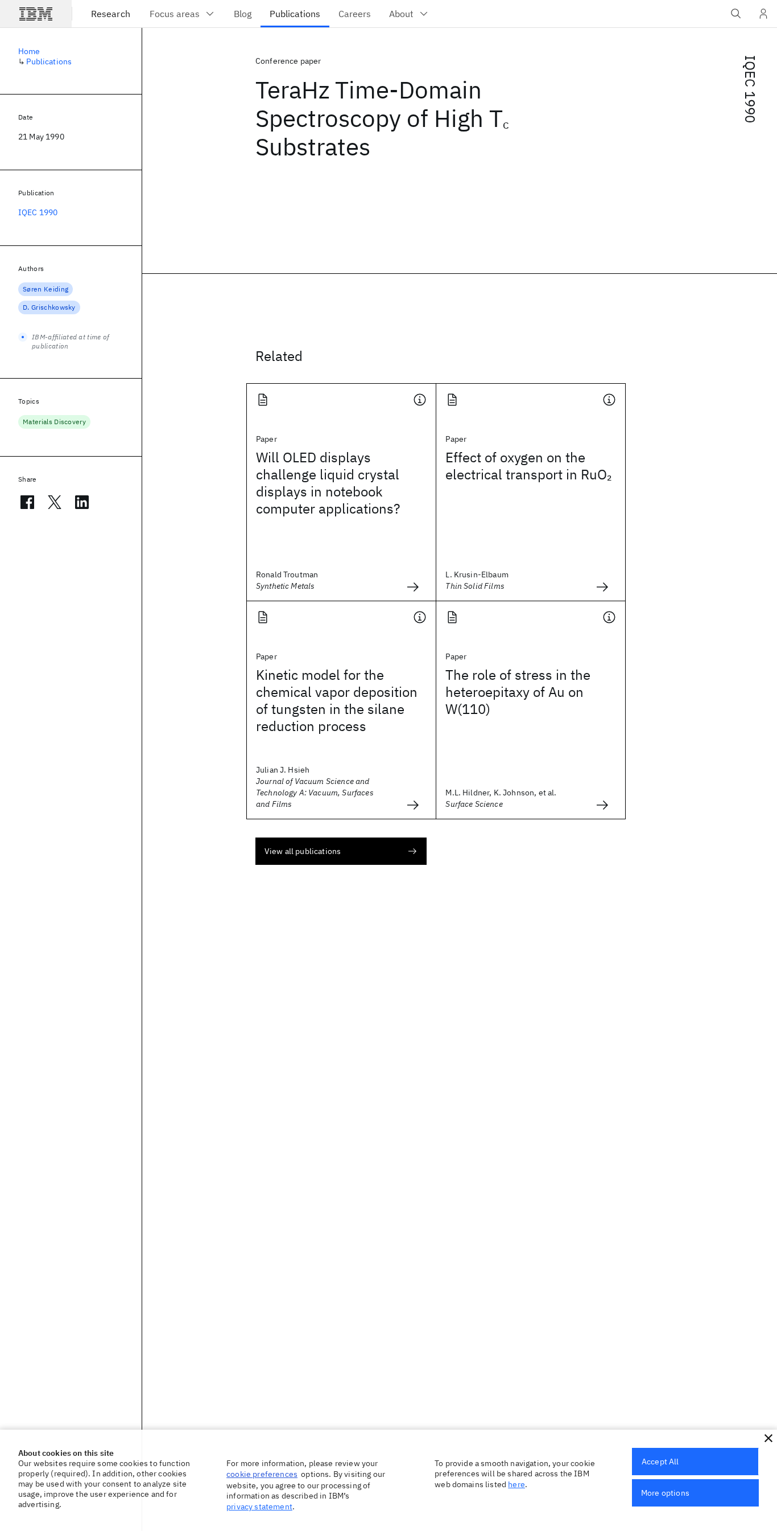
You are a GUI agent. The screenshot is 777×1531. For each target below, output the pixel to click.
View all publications (302, 851)
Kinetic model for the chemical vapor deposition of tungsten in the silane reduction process (337, 700)
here (516, 1484)
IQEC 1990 (750, 89)
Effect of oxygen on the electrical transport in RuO (528, 466)
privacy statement (259, 1506)
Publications (49, 61)
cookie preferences (261, 1474)
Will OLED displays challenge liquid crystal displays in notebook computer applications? (328, 483)
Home (29, 51)
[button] (768, 1438)
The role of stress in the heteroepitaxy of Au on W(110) (517, 691)
